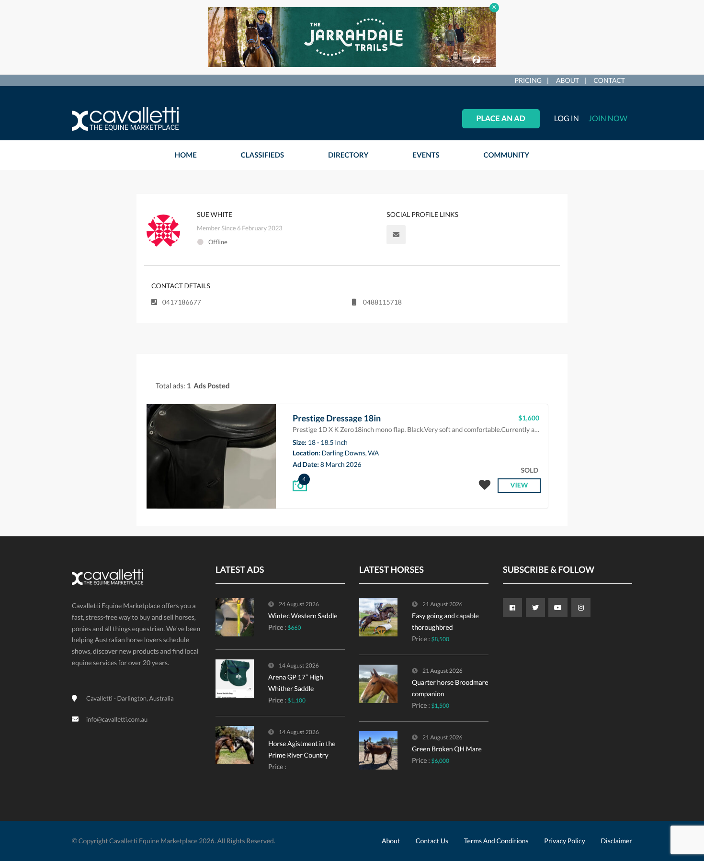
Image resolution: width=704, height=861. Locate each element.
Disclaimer (616, 841)
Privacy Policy (564, 841)
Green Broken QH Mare (447, 749)
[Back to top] (673, 801)
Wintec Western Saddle (303, 616)
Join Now (608, 118)
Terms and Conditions (496, 841)
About (567, 80)
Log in (566, 118)
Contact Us (432, 841)
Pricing (528, 80)
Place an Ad (501, 118)
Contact (609, 80)
